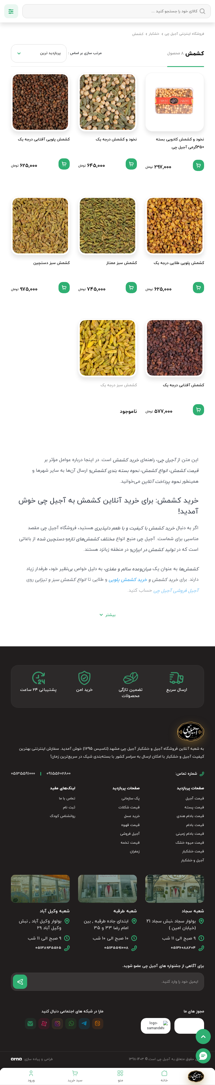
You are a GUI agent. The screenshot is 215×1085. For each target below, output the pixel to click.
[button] (120, 1076)
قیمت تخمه (130, 842)
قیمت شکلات (129, 807)
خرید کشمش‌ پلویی (128, 580)
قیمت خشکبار (193, 851)
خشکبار (154, 34)
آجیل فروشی (130, 833)
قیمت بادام (195, 825)
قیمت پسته (194, 807)
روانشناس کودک (62, 816)
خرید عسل (132, 816)
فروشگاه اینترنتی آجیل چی (184, 34)
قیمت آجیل (195, 798)
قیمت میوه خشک (190, 842)
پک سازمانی (130, 798)
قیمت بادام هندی (190, 816)
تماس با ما (67, 798)
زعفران (135, 851)
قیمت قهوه (130, 825)
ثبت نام (69, 807)
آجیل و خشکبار (192, 860)
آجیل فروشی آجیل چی (175, 590)
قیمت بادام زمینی (190, 833)
